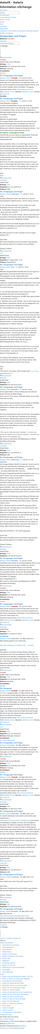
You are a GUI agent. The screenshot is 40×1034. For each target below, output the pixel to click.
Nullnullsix (3, 627)
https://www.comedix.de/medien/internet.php (14, 916)
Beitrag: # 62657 (5, 638)
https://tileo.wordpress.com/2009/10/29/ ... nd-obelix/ (17, 645)
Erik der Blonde (35, 371)
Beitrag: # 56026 (5, 561)
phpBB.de (23, 1026)
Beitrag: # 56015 (5, 78)
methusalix (3, 180)
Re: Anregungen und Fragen (11, 75)
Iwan (1, 727)
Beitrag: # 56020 (5, 194)
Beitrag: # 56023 (5, 460)
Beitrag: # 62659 (5, 691)
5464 (8, 382)
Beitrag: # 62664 (5, 877)
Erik (1, 253)
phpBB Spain (10, 1023)
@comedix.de (4, 94)
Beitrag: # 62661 (5, 777)
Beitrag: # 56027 (5, 606)
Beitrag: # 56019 (5, 101)
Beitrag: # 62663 (5, 813)
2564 (8, 731)
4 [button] (0, 55)
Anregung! (4, 636)
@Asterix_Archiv (28, 92)
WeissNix (3, 378)
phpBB (10, 1021)
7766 (8, 64)
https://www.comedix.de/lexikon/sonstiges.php (15, 820)
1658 (8, 631)
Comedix (11, 39)
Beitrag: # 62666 (5, 911)
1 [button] (0, 48)
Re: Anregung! (6, 688)
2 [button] (0, 50)
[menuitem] (8, 17)
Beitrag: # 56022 (5, 389)
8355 (8, 258)
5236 (8, 185)
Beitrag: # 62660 (5, 745)
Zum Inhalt (3, 10)
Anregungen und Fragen (13, 35)
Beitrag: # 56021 (5, 267)
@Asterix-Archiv (9, 92)
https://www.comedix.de (25, 89)
